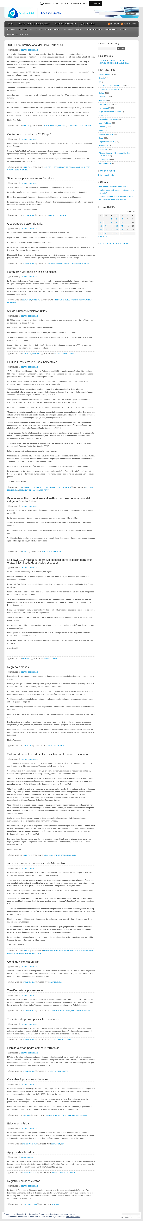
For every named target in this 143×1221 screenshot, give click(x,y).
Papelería (48, 659)
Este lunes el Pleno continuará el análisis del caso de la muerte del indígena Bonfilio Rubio (48, 500)
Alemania (52, 1071)
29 (112, 233)
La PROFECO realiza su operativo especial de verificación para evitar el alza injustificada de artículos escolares (50, 561)
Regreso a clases (18, 667)
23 (117, 230)
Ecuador (53, 1011)
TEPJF (46, 490)
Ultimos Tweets (107, 171)
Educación (12, 35)
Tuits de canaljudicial (106, 175)
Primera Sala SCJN (106, 134)
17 (122, 226)
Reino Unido (76, 1011)
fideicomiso (48, 950)
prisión (52, 1039)
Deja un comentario (29, 50)
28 (106, 233)
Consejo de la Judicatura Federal (101, 30)
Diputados (55, 1204)
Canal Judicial (71, 12)
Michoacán (59, 300)
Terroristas (62, 1071)
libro (64, 126)
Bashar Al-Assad (56, 263)
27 (101, 233)
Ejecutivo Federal (105, 104)
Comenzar (96, 3)
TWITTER (122, 60)
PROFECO (57, 659)
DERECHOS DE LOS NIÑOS (65, 24)
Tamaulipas (86, 300)
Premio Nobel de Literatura (79, 126)
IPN (59, 126)
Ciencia (102, 78)
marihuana (71, 855)
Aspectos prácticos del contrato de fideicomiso (36, 863)
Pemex (63, 1115)
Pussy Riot (60, 1039)
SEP (80, 300)
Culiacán (48, 167)
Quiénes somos (88, 24)
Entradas (114, 24)
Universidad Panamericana (30, 953)
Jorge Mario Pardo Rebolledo (110, 112)
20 (101, 230)
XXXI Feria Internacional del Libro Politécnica (35, 45)
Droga (63, 855)
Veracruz (57, 551)
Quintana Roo (73, 1115)
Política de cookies (73, 1217)
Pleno (79, 30)
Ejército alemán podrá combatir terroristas (33, 1047)
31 (122, 233)
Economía (68, 30)
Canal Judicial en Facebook (114, 243)
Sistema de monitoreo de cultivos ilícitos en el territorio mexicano (47, 754)
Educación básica (18, 1123)
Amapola (48, 855)
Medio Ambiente (105, 123)
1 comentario (27, 1157)
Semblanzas (103, 146)
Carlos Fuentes (50, 126)
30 (117, 233)
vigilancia (11, 303)
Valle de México (105, 163)
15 (112, 226)
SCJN (50, 551)
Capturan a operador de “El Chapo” (29, 134)
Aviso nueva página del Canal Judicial (113, 186)
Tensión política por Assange (25, 990)
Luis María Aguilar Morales (109, 119)
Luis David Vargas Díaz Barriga (67, 950)
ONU (84, 263)
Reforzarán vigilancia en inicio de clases (32, 271)
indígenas (55, 1172)
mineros (52, 215)
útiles (57, 353)
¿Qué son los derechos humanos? (33, 24)
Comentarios (129, 24)
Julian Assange (64, 1011)
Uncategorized (104, 160)
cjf (99, 82)
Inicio (10, 24)
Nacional (11, 30)
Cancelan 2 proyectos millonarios (27, 1079)
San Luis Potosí (71, 300)
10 (122, 223)
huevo (57, 1115)
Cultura (24, 35)
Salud (123, 30)
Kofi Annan (76, 263)
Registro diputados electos (23, 1181)
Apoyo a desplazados (20, 1152)
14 (106, 226)
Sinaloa (25, 170)
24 (122, 230)
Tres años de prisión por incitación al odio (33, 1019)
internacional (25, 30)
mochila (60, 746)
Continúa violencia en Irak (23, 961)
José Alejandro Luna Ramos (31, 490)
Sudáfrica (61, 215)
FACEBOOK (112, 60)
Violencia (57, 982)
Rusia (68, 1039)
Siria (88, 263)
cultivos (56, 855)
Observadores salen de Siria (24, 223)
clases (49, 746)
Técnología (103, 149)
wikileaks (86, 1011)
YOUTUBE (103, 60)
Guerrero (49, 1115)
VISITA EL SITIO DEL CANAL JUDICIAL (114, 63)
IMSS (54, 746)
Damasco (67, 263)
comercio (65, 353)
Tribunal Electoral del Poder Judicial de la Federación (46, 487)
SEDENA (18, 170)
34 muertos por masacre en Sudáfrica (30, 178)
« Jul (100, 237)
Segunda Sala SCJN (107, 142)
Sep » (105, 237)
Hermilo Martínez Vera (63, 167)
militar (45, 551)
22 (112, 230)
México (73, 353)
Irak (51, 982)
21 (106, 230)
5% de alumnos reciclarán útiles (27, 311)
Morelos (64, 1172)
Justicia (39, 30)
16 (117, 226)
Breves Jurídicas (53, 30)
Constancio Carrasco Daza (109, 89)
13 (101, 226)
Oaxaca (72, 1172)
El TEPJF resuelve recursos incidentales (32, 362)
